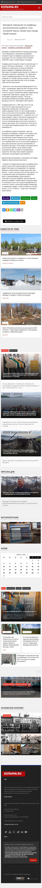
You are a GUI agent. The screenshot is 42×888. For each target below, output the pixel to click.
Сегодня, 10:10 (7, 632)
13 (21, 566)
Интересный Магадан (11, 202)
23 (38, 570)
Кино (4, 650)
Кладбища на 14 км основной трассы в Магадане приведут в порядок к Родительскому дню (18, 294)
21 (26, 570)
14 (26, 566)
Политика (18, 588)
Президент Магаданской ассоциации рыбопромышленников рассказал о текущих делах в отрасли (19, 503)
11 (10, 566)
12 (15, 566)
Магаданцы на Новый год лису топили (11, 742)
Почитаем (7, 715)
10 (4, 566)
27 (21, 573)
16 (38, 566)
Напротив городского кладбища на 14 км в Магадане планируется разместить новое (20, 259)
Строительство (23, 432)
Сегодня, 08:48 (27, 632)
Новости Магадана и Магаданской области (13, 9)
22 (32, 570)
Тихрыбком (31, 478)
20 (21, 570)
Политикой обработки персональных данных (21, 852)
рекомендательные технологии (16, 857)
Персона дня (8, 472)
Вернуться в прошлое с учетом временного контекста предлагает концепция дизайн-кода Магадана (19, 536)
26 (15, 573)
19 (15, 570)
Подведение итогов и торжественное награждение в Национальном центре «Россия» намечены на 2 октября (20, 424)
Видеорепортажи (9, 684)
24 (4, 573)
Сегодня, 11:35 (7, 593)
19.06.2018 (5, 253)
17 (4, 570)
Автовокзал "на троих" (12, 727)
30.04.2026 (6, 478)
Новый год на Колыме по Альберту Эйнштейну (29, 742)
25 (10, 573)
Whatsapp (26, 198)
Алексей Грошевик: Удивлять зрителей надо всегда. (11, 753)
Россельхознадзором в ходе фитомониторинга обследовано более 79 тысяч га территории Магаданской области (31, 641)
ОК (23, 202)
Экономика (17, 355)
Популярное (5, 350)
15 (32, 566)
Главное (10, 263)
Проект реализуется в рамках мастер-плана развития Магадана (20, 461)
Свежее (3, 588)
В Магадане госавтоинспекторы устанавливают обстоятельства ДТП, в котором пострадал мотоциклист (28, 658)
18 (10, 570)
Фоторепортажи (9, 517)
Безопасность (24, 593)
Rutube (34, 198)
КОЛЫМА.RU (9, 7)
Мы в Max (6, 198)
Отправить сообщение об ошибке (19, 48)
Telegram (16, 198)
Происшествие (11, 588)
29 (32, 573)
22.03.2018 (5, 288)
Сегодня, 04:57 (7, 664)
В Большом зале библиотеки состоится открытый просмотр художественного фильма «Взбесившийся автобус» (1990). (11, 642)
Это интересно (26, 588)
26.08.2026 (6, 394)
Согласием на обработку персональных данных (19, 854)
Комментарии (13, 350)
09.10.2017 (5, 323)
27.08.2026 (6, 355)
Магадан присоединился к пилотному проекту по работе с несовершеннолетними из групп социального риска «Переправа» (20, 692)
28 (26, 573)
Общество (10, 39)
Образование (17, 394)
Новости (5, 263)
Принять (33, 860)
